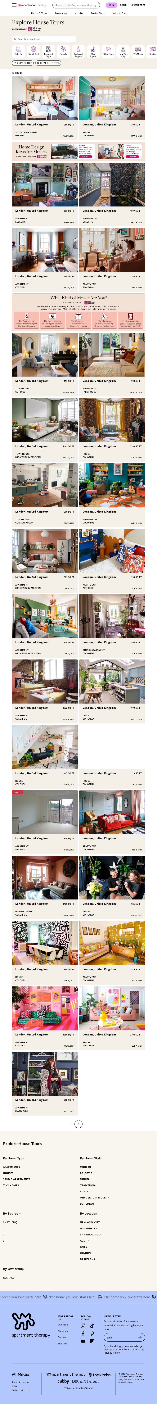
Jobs (14, 1386)
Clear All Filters (50, 63)
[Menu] (14, 5)
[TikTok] (92, 1326)
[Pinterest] (92, 1333)
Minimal (85, 1179)
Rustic (84, 1191)
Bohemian (87, 1204)
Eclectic (86, 1173)
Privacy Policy (112, 1352)
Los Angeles (88, 1228)
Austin (85, 1241)
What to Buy (119, 13)
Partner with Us (20, 1390)
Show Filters (24, 63)
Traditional (88, 1185)
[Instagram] (83, 1326)
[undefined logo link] (32, 5)
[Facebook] (83, 1333)
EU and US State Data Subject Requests (131, 1381)
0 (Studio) (10, 1222)
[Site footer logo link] (32, 1324)
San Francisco (90, 1234)
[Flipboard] (92, 1341)
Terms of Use (131, 1349)
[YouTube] (83, 1341)
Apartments (11, 1167)
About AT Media (20, 1382)
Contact (62, 1337)
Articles (79, 13)
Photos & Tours (39, 13)
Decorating (61, 13)
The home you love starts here (44, 1297)
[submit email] (140, 1337)
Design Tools (98, 13)
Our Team (63, 1324)
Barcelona (87, 1259)
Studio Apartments (16, 1179)
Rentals (8, 1277)
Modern (85, 1167)
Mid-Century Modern (94, 1197)
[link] (37, 124)
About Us (63, 1331)
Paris (83, 1247)
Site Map (62, 1343)
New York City (90, 1222)
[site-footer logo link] (20, 1375)
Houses (8, 1173)
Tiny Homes (11, 1185)
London (85, 1253)
